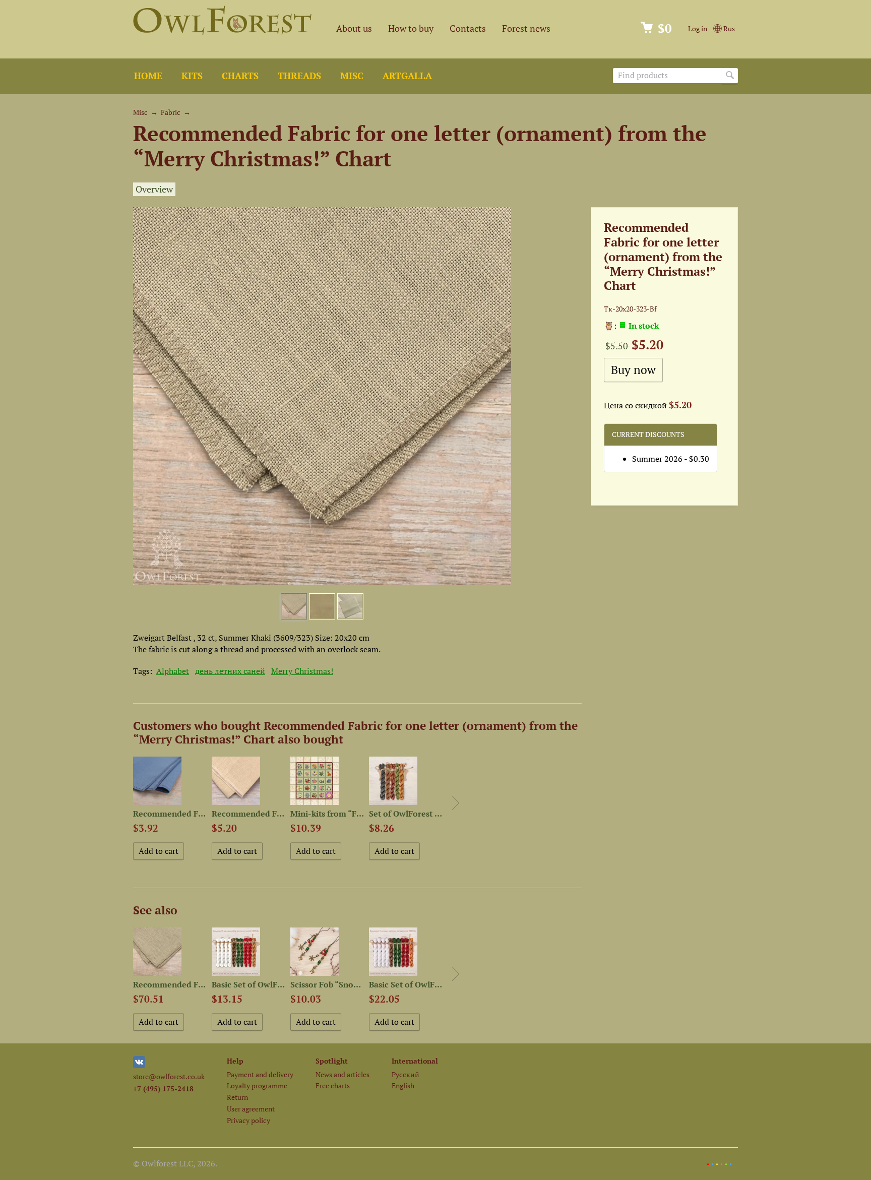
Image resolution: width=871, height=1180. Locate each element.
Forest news (526, 28)
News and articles (342, 1074)
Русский (405, 1074)
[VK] (139, 1065)
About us (354, 28)
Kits (192, 76)
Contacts (468, 28)
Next (456, 803)
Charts (240, 76)
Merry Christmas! (302, 670)
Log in (697, 28)
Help (235, 1061)
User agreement (251, 1108)
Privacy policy (248, 1120)
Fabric (170, 112)
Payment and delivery (260, 1074)
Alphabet (172, 670)
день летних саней (230, 670)
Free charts (333, 1085)
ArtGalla (407, 76)
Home (148, 76)
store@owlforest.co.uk (169, 1076)
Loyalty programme (257, 1085)
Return (237, 1097)
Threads (299, 76)
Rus (728, 28)
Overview (154, 189)
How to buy (410, 28)
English (403, 1085)
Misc (351, 76)
